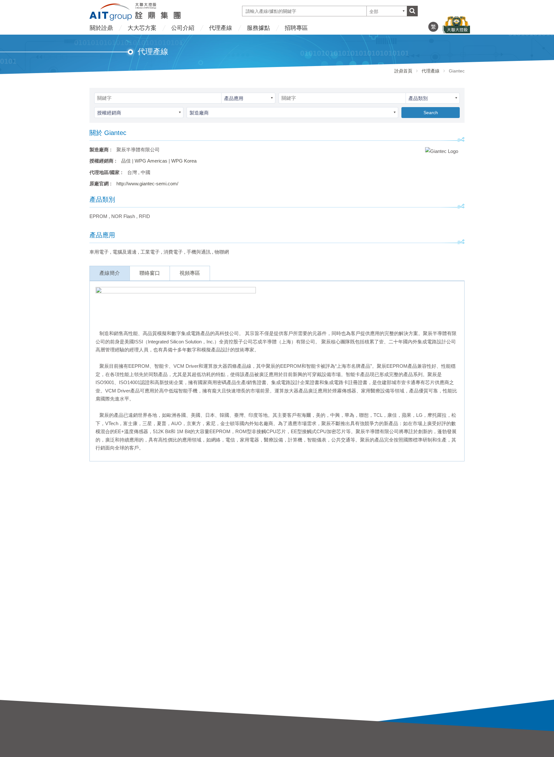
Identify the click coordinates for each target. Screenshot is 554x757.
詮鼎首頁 (403, 70)
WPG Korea (184, 161)
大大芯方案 (142, 28)
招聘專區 (296, 28)
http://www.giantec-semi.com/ (147, 183)
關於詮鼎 (101, 28)
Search (431, 112)
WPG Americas (151, 161)
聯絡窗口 (149, 273)
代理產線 (220, 28)
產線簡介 (109, 273)
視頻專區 (190, 273)
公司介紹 (182, 28)
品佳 (126, 161)
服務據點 (258, 28)
